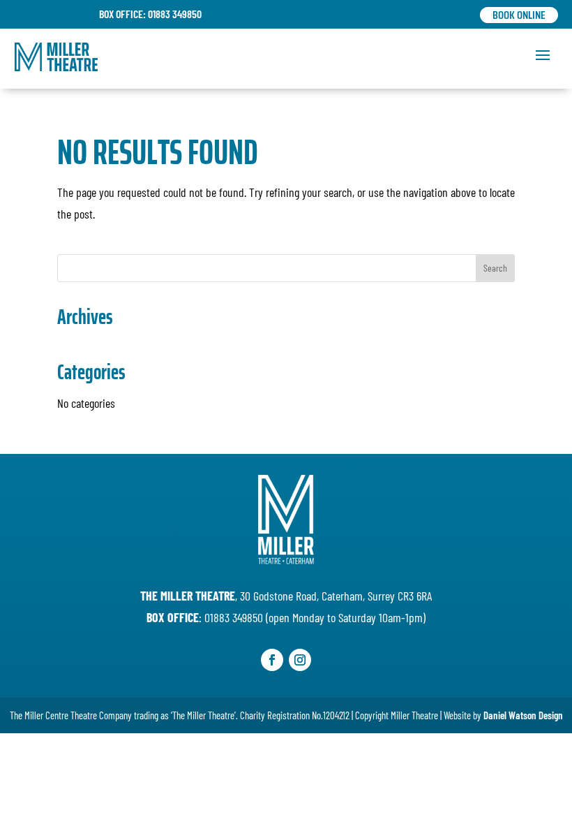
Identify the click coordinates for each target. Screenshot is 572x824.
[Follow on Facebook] (272, 660)
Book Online (518, 15)
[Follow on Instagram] (300, 660)
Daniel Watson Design (523, 715)
